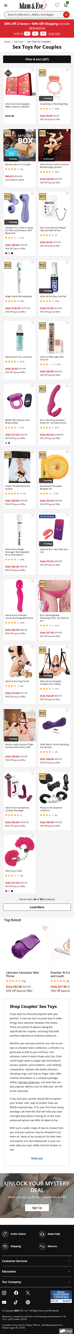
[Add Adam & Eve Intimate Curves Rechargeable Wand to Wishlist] (32, 581)
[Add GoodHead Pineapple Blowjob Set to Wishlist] (67, 452)
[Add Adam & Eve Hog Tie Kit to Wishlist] (32, 647)
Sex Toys (18, 41)
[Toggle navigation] (5, 5)
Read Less (37, 1157)
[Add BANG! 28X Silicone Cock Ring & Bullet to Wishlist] (32, 386)
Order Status (18, 1233)
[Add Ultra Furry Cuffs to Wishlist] (32, 837)
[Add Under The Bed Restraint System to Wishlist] (32, 452)
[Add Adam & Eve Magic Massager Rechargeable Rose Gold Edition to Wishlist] (32, 515)
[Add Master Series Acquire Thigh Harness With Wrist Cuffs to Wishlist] (32, 710)
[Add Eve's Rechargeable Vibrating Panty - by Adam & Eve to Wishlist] (67, 581)
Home (7, 41)
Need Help (53, 1233)
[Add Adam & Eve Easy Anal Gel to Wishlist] (67, 262)
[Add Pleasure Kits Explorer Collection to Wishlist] (67, 773)
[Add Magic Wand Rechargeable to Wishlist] (32, 262)
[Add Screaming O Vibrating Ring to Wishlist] (67, 70)
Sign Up (37, 1208)
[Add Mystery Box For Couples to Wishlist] (32, 130)
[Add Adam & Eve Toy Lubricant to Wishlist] (32, 322)
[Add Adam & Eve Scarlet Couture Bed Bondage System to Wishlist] (67, 130)
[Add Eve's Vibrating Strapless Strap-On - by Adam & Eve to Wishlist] (67, 386)
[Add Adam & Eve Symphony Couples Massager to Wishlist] (32, 773)
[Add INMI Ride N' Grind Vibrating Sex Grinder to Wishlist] (67, 710)
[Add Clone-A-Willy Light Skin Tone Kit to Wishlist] (67, 322)
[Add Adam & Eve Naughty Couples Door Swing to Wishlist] (67, 647)
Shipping (15, 1246)
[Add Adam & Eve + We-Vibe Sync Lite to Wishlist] (67, 515)
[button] (37, 907)
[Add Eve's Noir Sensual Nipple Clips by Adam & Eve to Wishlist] (67, 193)
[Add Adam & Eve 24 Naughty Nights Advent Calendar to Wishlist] (32, 70)
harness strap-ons (28, 1082)
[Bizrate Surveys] (67, 1301)
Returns (52, 1246)
